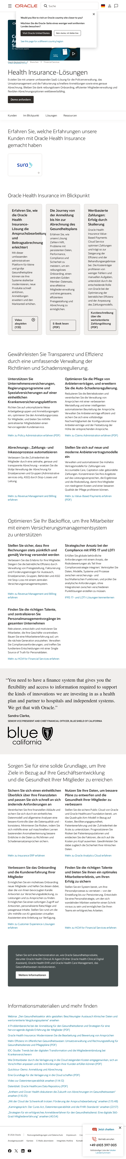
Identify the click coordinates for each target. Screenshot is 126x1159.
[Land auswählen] (103, 6)
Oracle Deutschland (16, 62)
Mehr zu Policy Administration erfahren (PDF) (34, 435)
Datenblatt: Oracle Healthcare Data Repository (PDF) (38, 1086)
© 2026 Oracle (14, 1134)
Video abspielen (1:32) (21, 323)
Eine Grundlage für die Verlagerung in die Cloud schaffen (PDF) (44, 1075)
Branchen (34, 62)
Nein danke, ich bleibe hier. (67, 33)
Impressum (71, 1135)
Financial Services (51, 62)
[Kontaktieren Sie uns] (116, 6)
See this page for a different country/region (42, 41)
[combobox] (69, 6)
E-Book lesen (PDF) (61, 325)
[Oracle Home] (26, 6)
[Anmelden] (110, 6)
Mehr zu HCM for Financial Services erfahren (33, 658)
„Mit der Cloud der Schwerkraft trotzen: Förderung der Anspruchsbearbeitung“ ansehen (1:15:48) (63, 1101)
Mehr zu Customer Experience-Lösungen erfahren (31, 925)
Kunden (12, 115)
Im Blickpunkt (31, 115)
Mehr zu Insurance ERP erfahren (26, 855)
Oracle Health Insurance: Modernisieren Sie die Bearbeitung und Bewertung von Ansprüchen (61, 1035)
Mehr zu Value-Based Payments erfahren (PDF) (88, 497)
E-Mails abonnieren (44, 1140)
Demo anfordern (21, 99)
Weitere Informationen (32, 975)
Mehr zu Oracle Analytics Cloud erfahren (88, 855)
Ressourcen (70, 115)
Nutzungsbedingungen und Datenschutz (45, 1135)
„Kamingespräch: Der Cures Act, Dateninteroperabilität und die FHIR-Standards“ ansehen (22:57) (63, 1106)
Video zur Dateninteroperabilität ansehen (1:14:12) (36, 1080)
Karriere (30, 1140)
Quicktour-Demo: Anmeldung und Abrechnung (35, 1069)
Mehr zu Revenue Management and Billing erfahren (32, 497)
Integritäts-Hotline (65, 1140)
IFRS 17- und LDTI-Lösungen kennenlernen (89, 597)
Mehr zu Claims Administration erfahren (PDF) (91, 435)
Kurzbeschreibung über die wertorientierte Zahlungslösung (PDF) (102, 320)
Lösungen (51, 115)
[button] (10, 6)
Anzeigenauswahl (15, 1140)
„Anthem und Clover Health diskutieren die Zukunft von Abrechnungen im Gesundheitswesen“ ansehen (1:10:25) (62, 1093)
